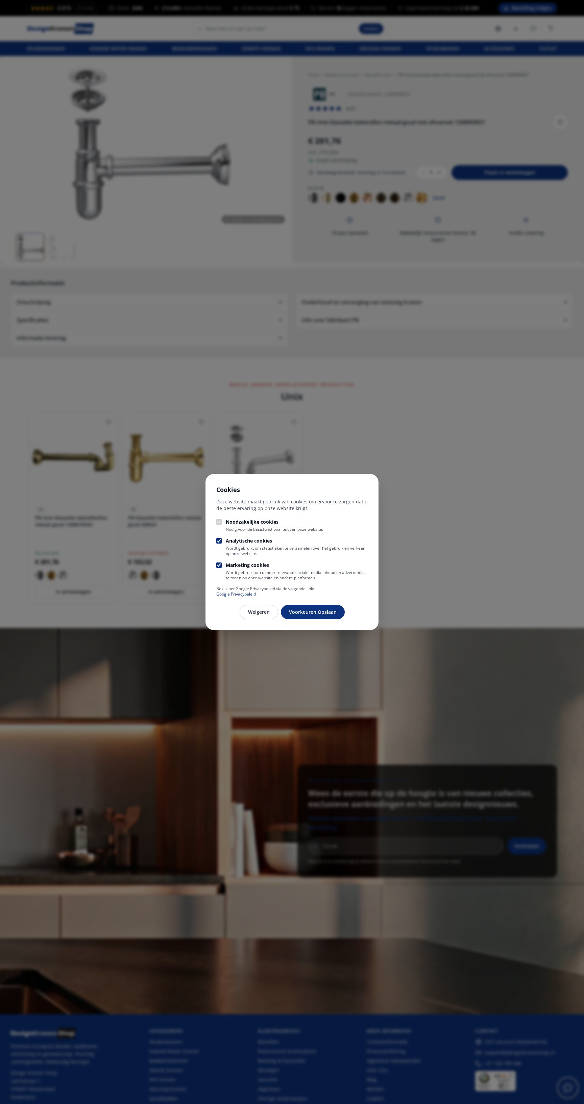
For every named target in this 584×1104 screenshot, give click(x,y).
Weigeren (259, 612)
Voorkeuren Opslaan (313, 612)
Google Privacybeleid (236, 594)
